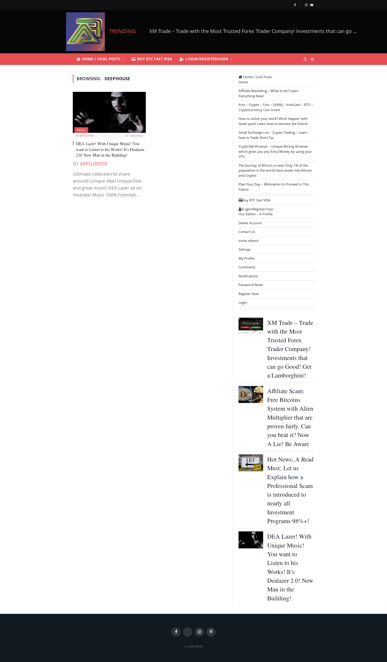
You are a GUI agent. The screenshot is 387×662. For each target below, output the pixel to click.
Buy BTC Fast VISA (154, 58)
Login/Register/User (206, 58)
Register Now (249, 293)
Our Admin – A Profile (256, 214)
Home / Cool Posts (101, 58)
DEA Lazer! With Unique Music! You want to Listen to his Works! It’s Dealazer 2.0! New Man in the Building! (110, 149)
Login (243, 302)
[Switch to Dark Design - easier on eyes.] (305, 59)
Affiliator (87, 135)
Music (81, 130)
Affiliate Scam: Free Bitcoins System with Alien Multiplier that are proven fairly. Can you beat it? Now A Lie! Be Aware (257, 31)
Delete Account (250, 223)
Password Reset (251, 284)
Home (243, 82)
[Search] (312, 59)
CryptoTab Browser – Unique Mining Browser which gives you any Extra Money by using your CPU (275, 151)
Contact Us (247, 231)
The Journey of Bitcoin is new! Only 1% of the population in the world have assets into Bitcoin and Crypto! (275, 170)
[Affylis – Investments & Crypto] (85, 31)
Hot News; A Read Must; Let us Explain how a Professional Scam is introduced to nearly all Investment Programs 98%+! (290, 490)
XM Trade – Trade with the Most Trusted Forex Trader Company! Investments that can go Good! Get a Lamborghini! (290, 349)
